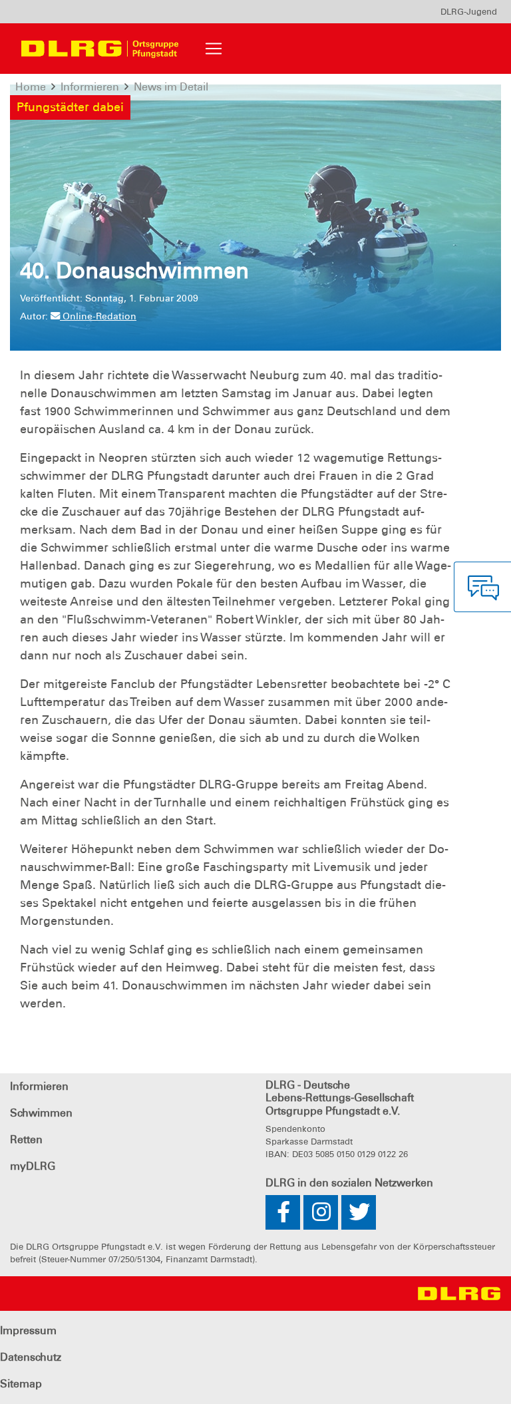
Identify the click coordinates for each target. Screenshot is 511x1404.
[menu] (468, 11)
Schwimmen (41, 1113)
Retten (26, 1139)
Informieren (39, 1086)
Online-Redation (98, 316)
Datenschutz (30, 1357)
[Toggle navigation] (213, 48)
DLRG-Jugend (468, 12)
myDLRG (32, 1166)
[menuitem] (468, 11)
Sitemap (21, 1383)
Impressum (28, 1330)
